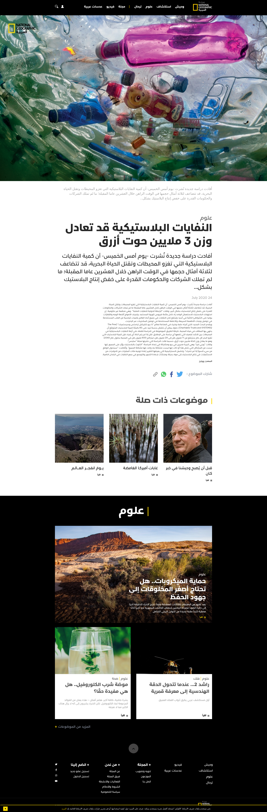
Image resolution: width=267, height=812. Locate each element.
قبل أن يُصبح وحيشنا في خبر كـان (189, 470)
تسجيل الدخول (81, 776)
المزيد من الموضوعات (74, 727)
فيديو (110, 6)
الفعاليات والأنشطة (109, 781)
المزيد (64, 809)
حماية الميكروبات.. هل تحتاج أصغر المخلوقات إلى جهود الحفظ (167, 589)
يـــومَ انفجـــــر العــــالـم (87, 468)
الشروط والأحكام (111, 787)
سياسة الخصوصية (110, 792)
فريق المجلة (113, 776)
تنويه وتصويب (143, 771)
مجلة (121, 6)
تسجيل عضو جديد (79, 771)
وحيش (179, 6)
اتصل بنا (147, 781)
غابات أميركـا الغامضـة (140, 468)
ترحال (138, 6)
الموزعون (146, 776)
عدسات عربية (93, 6)
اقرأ (207, 480)
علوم (149, 6)
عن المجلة (114, 771)
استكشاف (164, 6)
